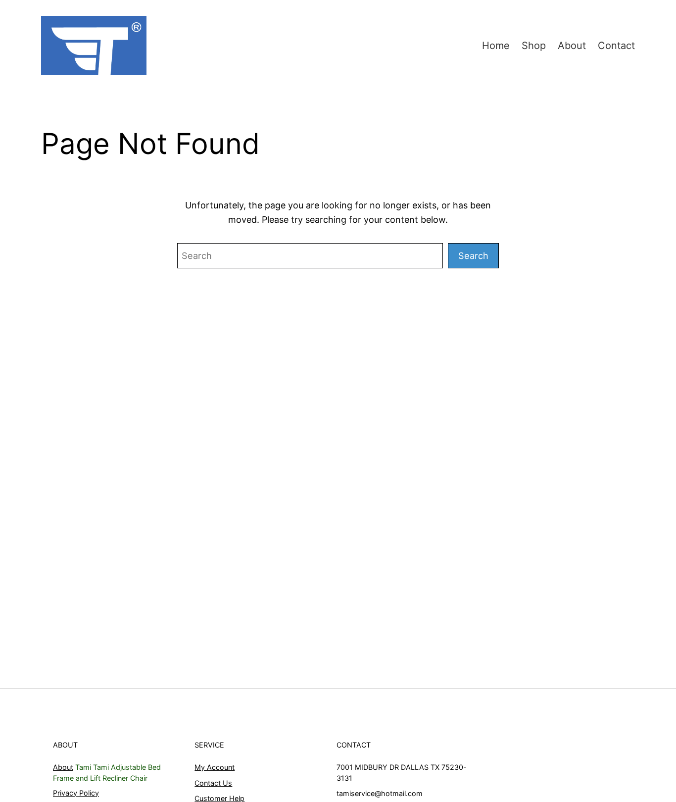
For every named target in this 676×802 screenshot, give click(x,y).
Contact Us (213, 783)
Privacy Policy (76, 793)
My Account (214, 767)
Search (473, 255)
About (63, 767)
